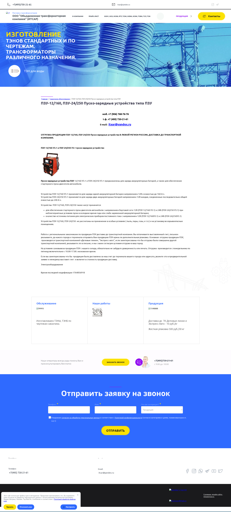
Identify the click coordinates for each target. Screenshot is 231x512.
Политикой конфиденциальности (128, 418)
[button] (115, 362)
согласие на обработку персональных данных (81, 418)
